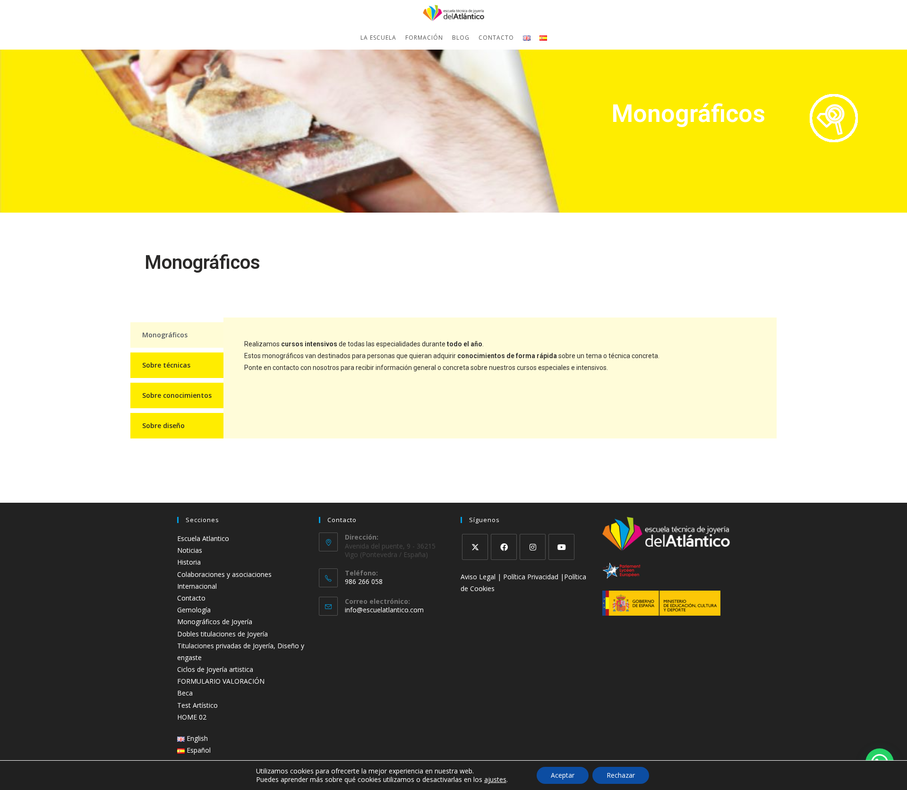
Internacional (197, 586)
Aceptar (562, 775)
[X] (475, 547)
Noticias (189, 550)
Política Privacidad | (533, 576)
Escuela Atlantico (203, 538)
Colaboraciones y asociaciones (224, 574)
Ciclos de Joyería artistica (215, 669)
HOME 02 (191, 717)
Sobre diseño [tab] (163, 425)
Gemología (194, 609)
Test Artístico (197, 705)
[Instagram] (533, 547)
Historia (189, 562)
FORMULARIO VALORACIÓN (221, 681)
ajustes (495, 779)
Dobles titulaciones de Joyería (222, 633)
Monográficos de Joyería (214, 621)
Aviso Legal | (482, 576)
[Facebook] (504, 547)
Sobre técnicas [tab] (166, 365)
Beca (185, 692)
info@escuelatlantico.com (384, 609)
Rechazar (621, 775)
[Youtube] (561, 547)
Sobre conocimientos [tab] (177, 395)
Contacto (191, 597)
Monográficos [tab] (165, 334)
